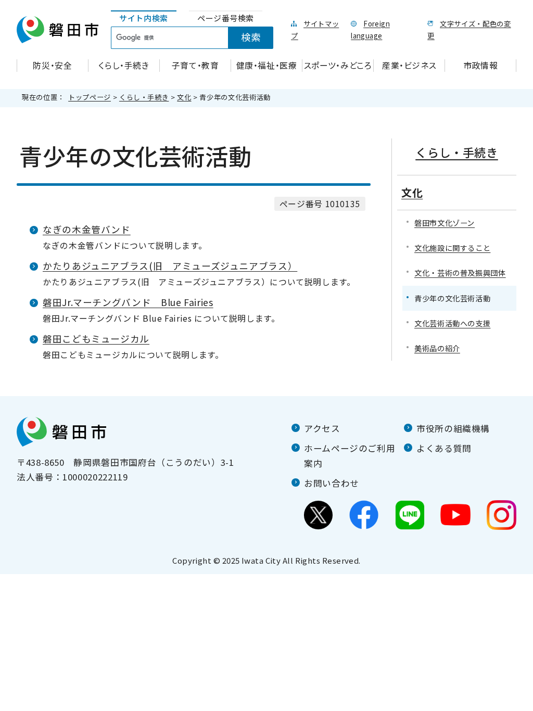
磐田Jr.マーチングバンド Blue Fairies (128, 302)
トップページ (89, 97)
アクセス (322, 428)
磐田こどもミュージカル (96, 338)
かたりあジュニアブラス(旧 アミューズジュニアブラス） (170, 265)
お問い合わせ (331, 483)
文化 (184, 97)
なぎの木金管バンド (87, 229)
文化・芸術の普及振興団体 (460, 272)
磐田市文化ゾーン (444, 222)
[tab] (143, 18)
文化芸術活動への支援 (452, 323)
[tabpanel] (198, 38)
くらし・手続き (144, 97)
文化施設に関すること (452, 247)
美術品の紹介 (437, 347)
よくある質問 (444, 448)
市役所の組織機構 (453, 428)
